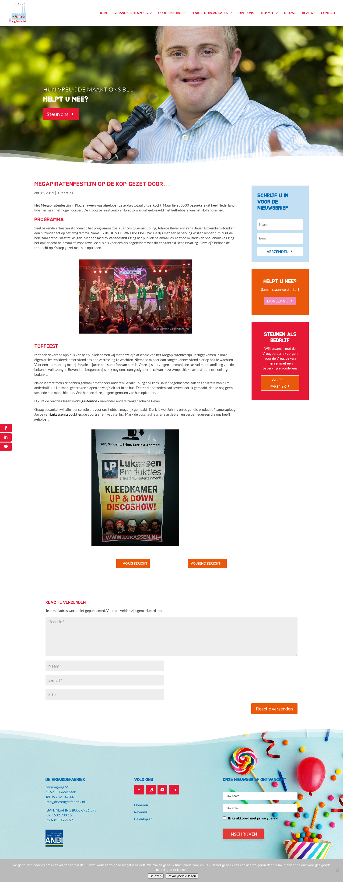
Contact (328, 13)
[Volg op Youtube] (162, 789)
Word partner (278, 382)
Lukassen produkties (66, 414)
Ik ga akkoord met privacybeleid (253, 818)
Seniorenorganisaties (210, 13)
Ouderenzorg (169, 13)
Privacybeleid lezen (182, 876)
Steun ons (58, 114)
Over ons (246, 13)
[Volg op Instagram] (151, 789)
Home (103, 13)
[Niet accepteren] (337, 870)
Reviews (308, 13)
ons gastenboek (87, 401)
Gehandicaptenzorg (131, 13)
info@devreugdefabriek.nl (65, 802)
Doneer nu (277, 301)
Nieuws (290, 13)
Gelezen (156, 876)
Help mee (266, 13)
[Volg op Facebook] (139, 789)
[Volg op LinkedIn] (174, 789)
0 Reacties (65, 193)
